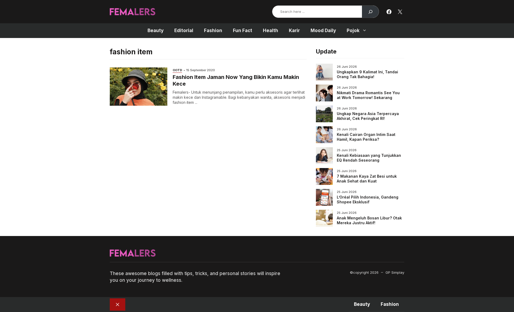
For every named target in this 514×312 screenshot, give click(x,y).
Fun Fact (242, 30)
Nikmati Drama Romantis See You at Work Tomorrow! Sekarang (368, 95)
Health (270, 30)
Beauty (156, 30)
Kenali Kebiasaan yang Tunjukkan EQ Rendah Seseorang (369, 157)
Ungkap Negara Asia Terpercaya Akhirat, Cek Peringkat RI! (368, 116)
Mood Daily (323, 30)
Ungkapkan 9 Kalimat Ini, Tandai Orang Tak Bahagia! (367, 74)
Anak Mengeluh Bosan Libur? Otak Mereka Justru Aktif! (369, 220)
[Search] (370, 12)
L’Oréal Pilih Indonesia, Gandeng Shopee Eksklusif (367, 199)
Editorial (183, 30)
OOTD (177, 70)
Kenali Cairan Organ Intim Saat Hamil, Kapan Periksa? (366, 137)
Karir (294, 30)
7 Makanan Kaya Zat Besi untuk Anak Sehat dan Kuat (367, 178)
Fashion (213, 30)
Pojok (353, 30)
